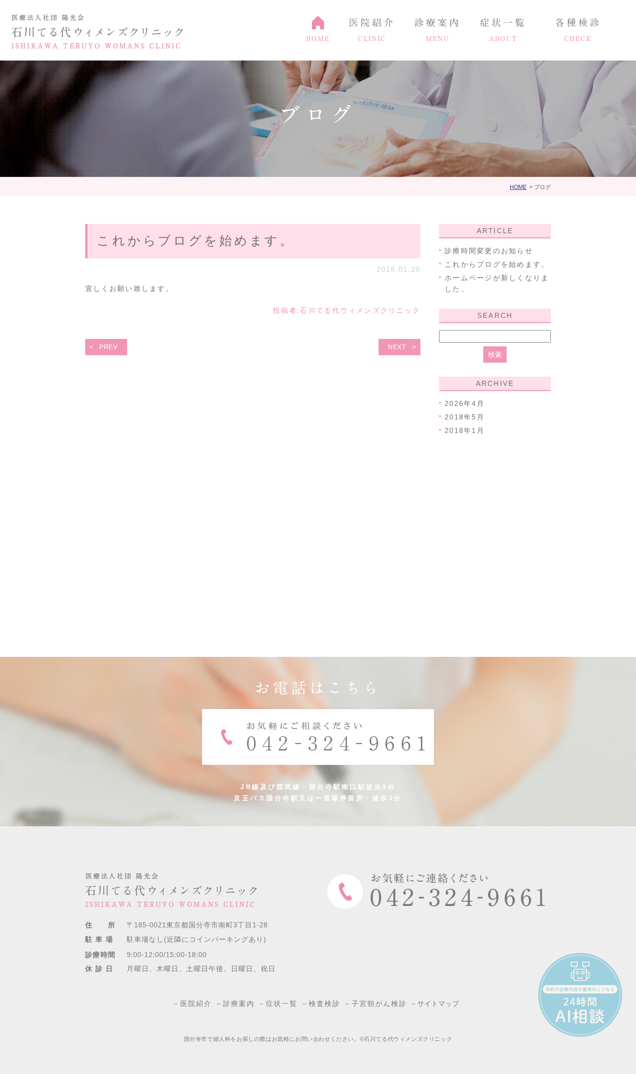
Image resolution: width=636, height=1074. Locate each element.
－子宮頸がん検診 (378, 1003)
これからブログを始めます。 (196, 241)
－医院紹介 (195, 1003)
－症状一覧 (281, 1003)
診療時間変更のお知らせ (489, 251)
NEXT (397, 347)
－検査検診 (323, 1003)
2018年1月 (465, 430)
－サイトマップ (437, 1003)
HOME (518, 187)
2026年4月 (465, 403)
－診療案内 (238, 1003)
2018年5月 (465, 417)
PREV (108, 347)
